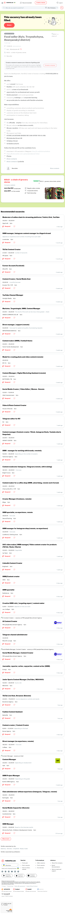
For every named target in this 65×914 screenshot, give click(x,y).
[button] (7, 875)
